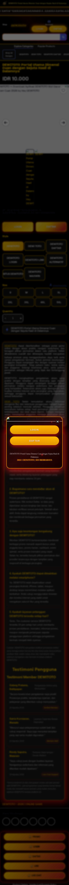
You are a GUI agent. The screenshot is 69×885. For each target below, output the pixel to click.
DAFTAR (34, 441)
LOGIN (34, 429)
